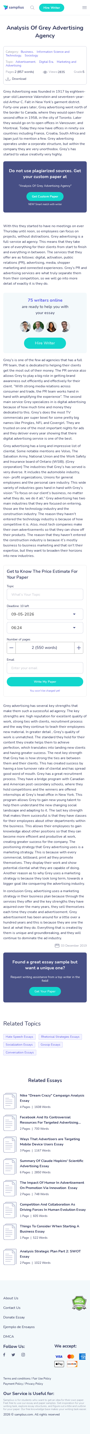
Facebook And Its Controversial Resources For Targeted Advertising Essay (49, 1120)
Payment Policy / (13, 1384)
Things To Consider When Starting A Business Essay (49, 1229)
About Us (10, 1298)
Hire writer (51, 8)
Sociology (31, 55)
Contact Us (12, 1307)
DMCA (8, 1336)
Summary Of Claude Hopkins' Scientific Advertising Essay (51, 1163)
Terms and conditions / (17, 1379)
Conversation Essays (20, 1052)
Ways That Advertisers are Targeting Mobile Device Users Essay (50, 1142)
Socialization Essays (19, 1045)
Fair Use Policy (42, 1379)
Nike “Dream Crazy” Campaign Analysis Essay (52, 1098)
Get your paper (45, 991)
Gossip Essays (50, 1045)
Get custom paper (45, 196)
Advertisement (25, 62)
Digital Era (46, 62)
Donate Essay (14, 1317)
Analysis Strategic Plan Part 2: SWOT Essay (50, 1254)
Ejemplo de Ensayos (19, 1327)
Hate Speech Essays (19, 1037)
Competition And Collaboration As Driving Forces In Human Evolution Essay (53, 1207)
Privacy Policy (34, 1384)
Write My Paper (45, 682)
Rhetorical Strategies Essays (60, 1037)
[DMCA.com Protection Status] (79, 1303)
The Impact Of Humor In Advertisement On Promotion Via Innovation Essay (52, 1185)
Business (27, 52)
